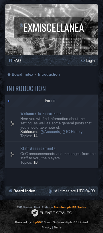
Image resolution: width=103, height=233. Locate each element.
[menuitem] (14, 60)
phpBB (36, 222)
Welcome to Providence (41, 113)
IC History (74, 132)
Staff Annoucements (38, 148)
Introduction (26, 88)
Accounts (52, 132)
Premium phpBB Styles (70, 207)
